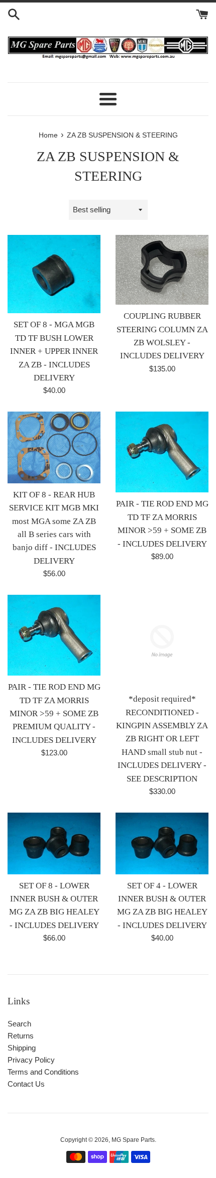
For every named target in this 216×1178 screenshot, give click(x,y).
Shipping (22, 1047)
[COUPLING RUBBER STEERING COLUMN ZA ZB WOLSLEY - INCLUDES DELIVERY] (162, 270)
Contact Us (26, 1084)
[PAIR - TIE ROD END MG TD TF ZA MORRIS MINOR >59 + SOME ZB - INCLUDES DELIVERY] (162, 452)
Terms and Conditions (43, 1072)
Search (19, 1023)
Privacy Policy (31, 1060)
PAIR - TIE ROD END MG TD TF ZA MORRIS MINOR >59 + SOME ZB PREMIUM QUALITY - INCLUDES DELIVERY (54, 713)
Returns (21, 1035)
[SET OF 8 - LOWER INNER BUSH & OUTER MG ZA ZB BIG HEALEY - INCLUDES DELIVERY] (54, 843)
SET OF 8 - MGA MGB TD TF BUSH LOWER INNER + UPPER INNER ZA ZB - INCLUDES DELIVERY (54, 351)
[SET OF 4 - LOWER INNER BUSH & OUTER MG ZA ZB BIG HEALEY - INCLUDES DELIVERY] (162, 843)
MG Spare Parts (133, 1139)
